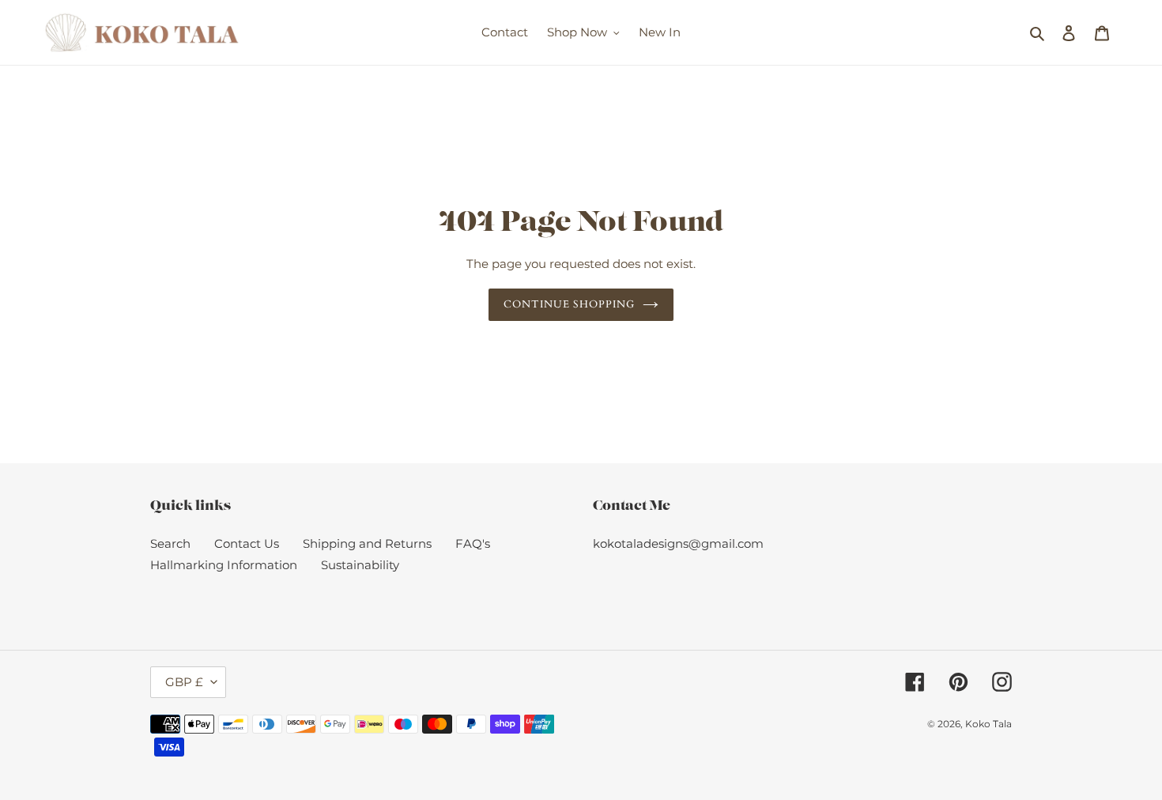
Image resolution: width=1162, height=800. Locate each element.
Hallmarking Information (223, 564)
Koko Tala (988, 724)
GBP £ (184, 681)
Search (170, 543)
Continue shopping (570, 304)
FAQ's (472, 543)
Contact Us (246, 543)
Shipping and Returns (367, 543)
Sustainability (360, 564)
